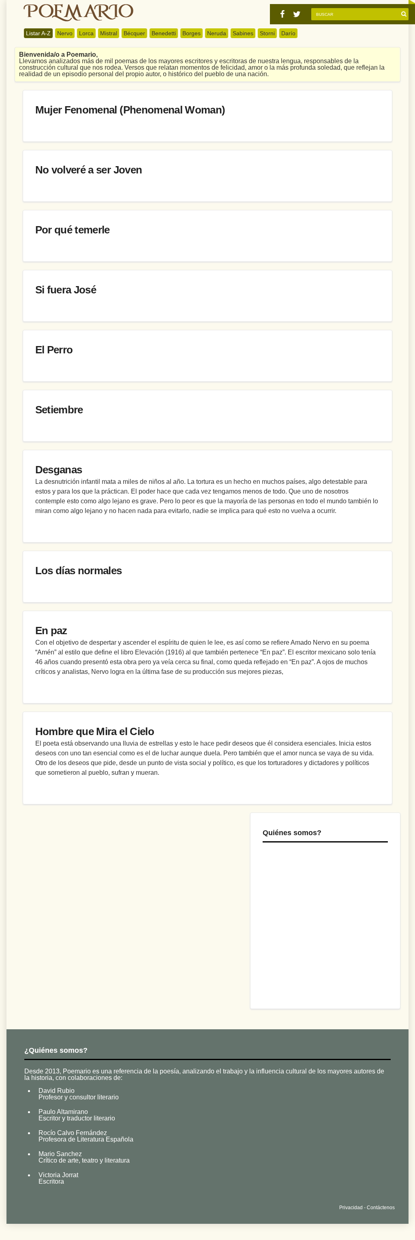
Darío (288, 33)
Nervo (65, 33)
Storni (267, 33)
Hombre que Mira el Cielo (94, 731)
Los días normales (78, 570)
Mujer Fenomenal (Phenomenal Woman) (130, 110)
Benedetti (164, 33)
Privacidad (351, 1207)
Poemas (84, 1205)
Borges (191, 33)
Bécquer (134, 33)
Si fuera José (65, 290)
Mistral (108, 33)
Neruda (216, 33)
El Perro (54, 350)
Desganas (58, 470)
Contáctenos (381, 1207)
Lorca (86, 33)
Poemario (78, 12)
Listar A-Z (38, 33)
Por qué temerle (72, 230)
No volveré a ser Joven (88, 170)
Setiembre (59, 410)
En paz (51, 630)
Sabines (243, 33)
